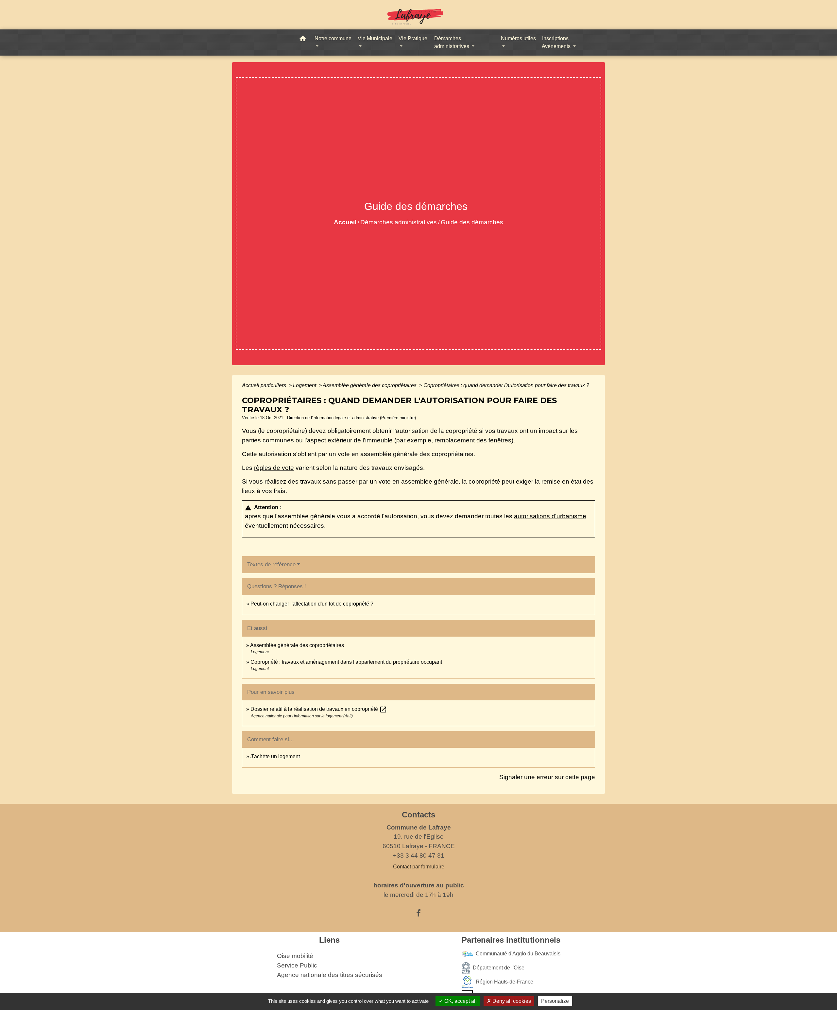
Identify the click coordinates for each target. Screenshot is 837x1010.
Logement (305, 385)
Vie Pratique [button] (413, 38)
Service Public (297, 965)
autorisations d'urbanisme (550, 516)
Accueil (345, 222)
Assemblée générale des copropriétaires (370, 385)
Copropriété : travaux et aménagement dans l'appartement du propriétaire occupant (346, 662)
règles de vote (274, 467)
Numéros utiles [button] (518, 38)
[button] (303, 39)
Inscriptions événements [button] (557, 42)
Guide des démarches (472, 222)
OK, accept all (460, 1001)
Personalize (555, 1001)
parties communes (268, 440)
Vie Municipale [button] (375, 38)
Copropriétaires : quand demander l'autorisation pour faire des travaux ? (506, 385)
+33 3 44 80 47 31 (418, 855)
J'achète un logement (275, 756)
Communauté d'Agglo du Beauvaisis (518, 953)
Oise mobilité (295, 955)
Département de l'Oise (498, 967)
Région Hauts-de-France (504, 981)
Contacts (418, 814)
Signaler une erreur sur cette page (547, 777)
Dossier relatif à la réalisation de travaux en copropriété (318, 709)
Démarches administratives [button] (452, 42)
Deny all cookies (511, 1001)
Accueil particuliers (264, 385)
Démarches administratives (398, 222)
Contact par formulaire (418, 866)
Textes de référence (271, 564)
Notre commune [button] (333, 38)
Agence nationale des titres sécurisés (329, 974)
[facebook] (418, 913)
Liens (329, 939)
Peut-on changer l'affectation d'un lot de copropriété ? (311, 604)
